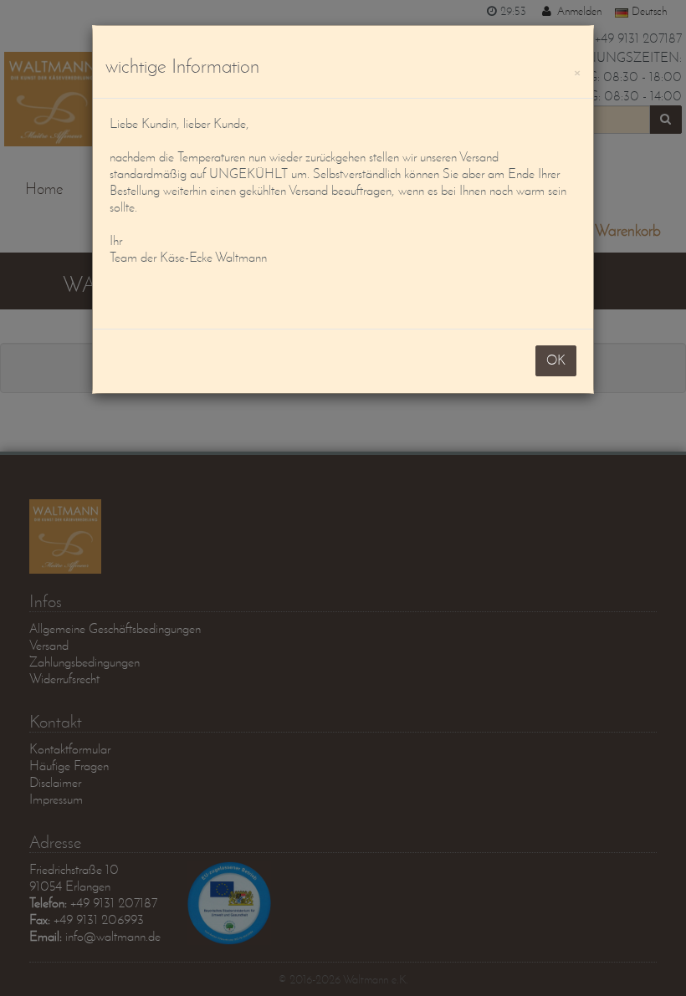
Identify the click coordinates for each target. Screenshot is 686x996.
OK (556, 360)
